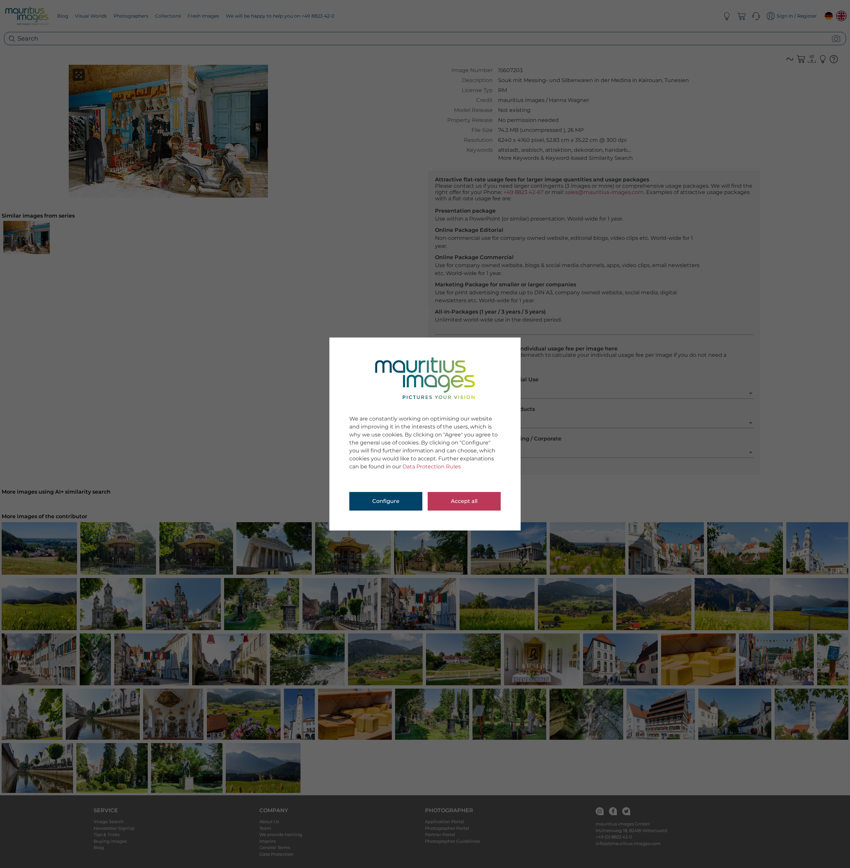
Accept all (464, 501)
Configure (385, 501)
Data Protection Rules (431, 466)
